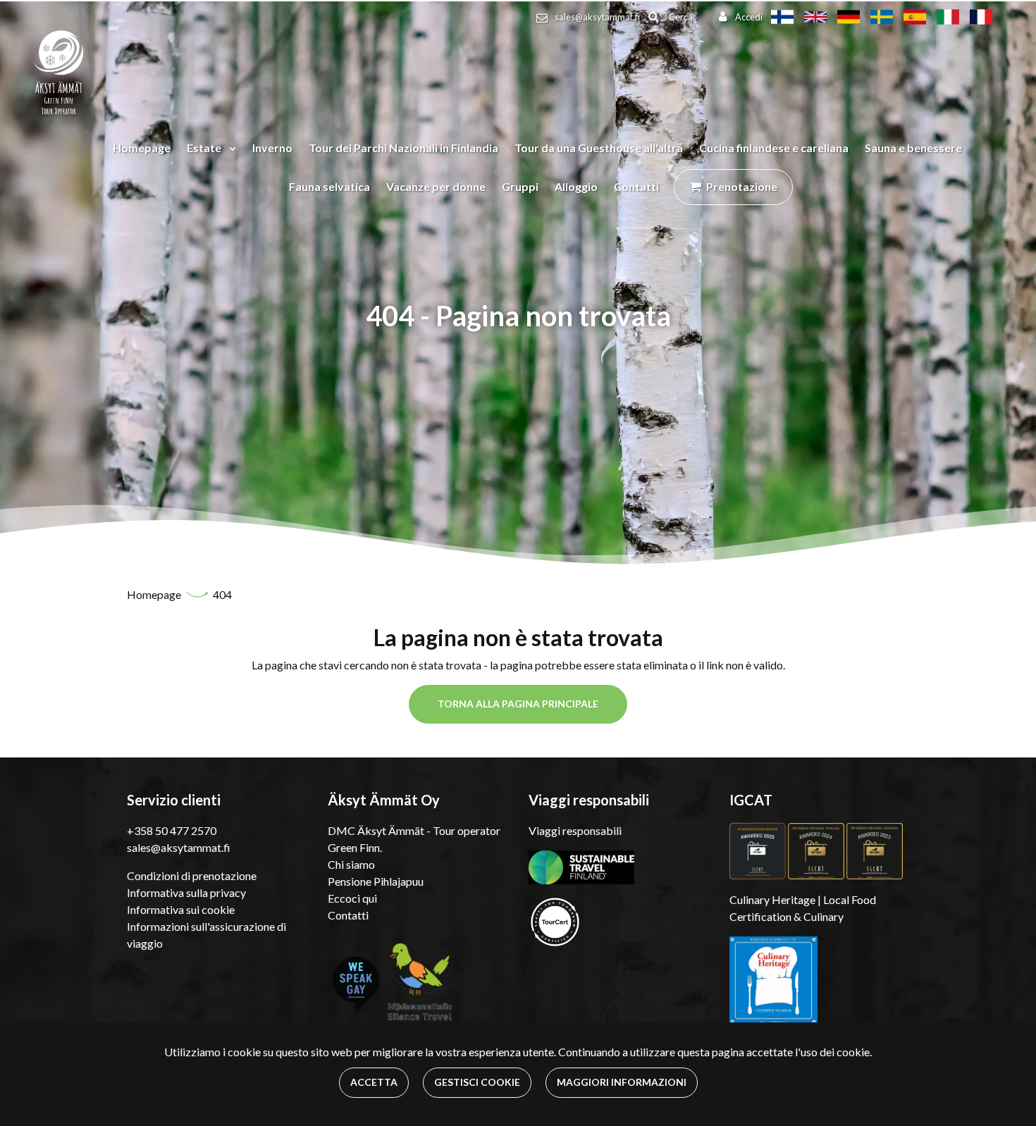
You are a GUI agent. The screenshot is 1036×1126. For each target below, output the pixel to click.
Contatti (636, 186)
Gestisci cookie (477, 1082)
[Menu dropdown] (229, 148)
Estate (205, 147)
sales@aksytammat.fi (597, 17)
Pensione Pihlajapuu (376, 881)
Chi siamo (351, 864)
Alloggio (576, 186)
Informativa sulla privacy (186, 892)
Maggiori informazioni (621, 1082)
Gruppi (520, 186)
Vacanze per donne (436, 186)
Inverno (272, 147)
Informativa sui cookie (181, 909)
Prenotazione (741, 186)
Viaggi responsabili (575, 830)
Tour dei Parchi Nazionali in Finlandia (403, 147)
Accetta (373, 1082)
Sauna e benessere (913, 147)
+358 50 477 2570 (171, 830)
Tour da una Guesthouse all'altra (598, 147)
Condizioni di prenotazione (192, 875)
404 (222, 594)
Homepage (142, 147)
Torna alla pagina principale (518, 704)
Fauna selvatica (329, 186)
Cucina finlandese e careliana (774, 147)
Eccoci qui (352, 898)
